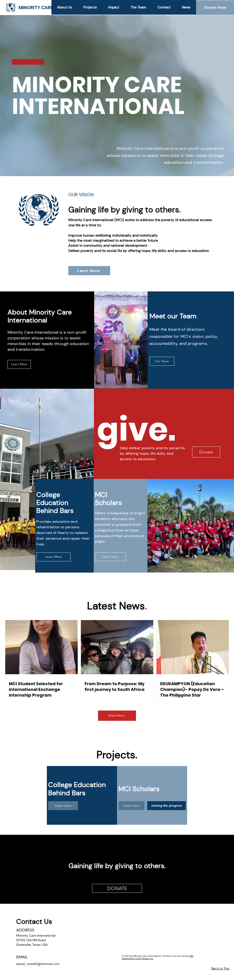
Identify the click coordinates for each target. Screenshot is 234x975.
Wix (191, 956)
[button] (89, 7)
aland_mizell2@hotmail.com (38, 964)
